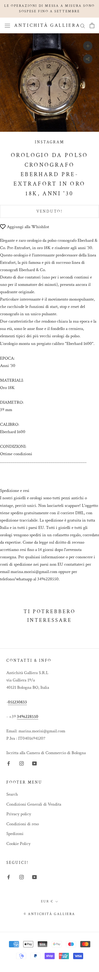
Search (12, 794)
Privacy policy (18, 814)
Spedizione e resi (14, 490)
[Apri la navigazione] (7, 25)
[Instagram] (21, 763)
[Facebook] (8, 763)
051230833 (17, 702)
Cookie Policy (18, 844)
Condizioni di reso (22, 824)
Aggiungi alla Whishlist (28, 227)
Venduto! (49, 211)
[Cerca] (82, 25)
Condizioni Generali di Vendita (33, 804)
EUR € (47, 901)
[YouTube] (34, 763)
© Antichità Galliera (49, 914)
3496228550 (27, 716)
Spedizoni (14, 834)
